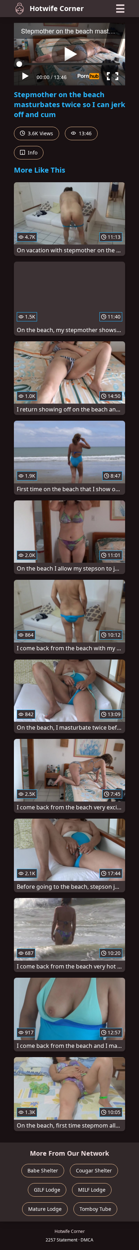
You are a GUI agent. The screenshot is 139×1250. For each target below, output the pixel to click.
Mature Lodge (45, 1209)
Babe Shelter (42, 1170)
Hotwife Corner (57, 8)
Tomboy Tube (95, 1209)
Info (31, 152)
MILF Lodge (91, 1189)
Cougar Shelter (94, 1170)
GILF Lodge (47, 1189)
